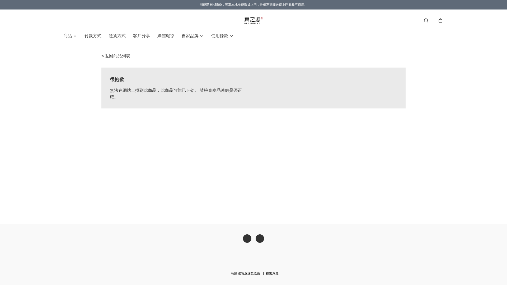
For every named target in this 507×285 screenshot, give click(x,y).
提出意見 (272, 273)
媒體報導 (165, 36)
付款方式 (92, 36)
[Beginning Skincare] (253, 20)
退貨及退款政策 (249, 273)
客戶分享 (141, 36)
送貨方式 (117, 36)
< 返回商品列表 (115, 56)
